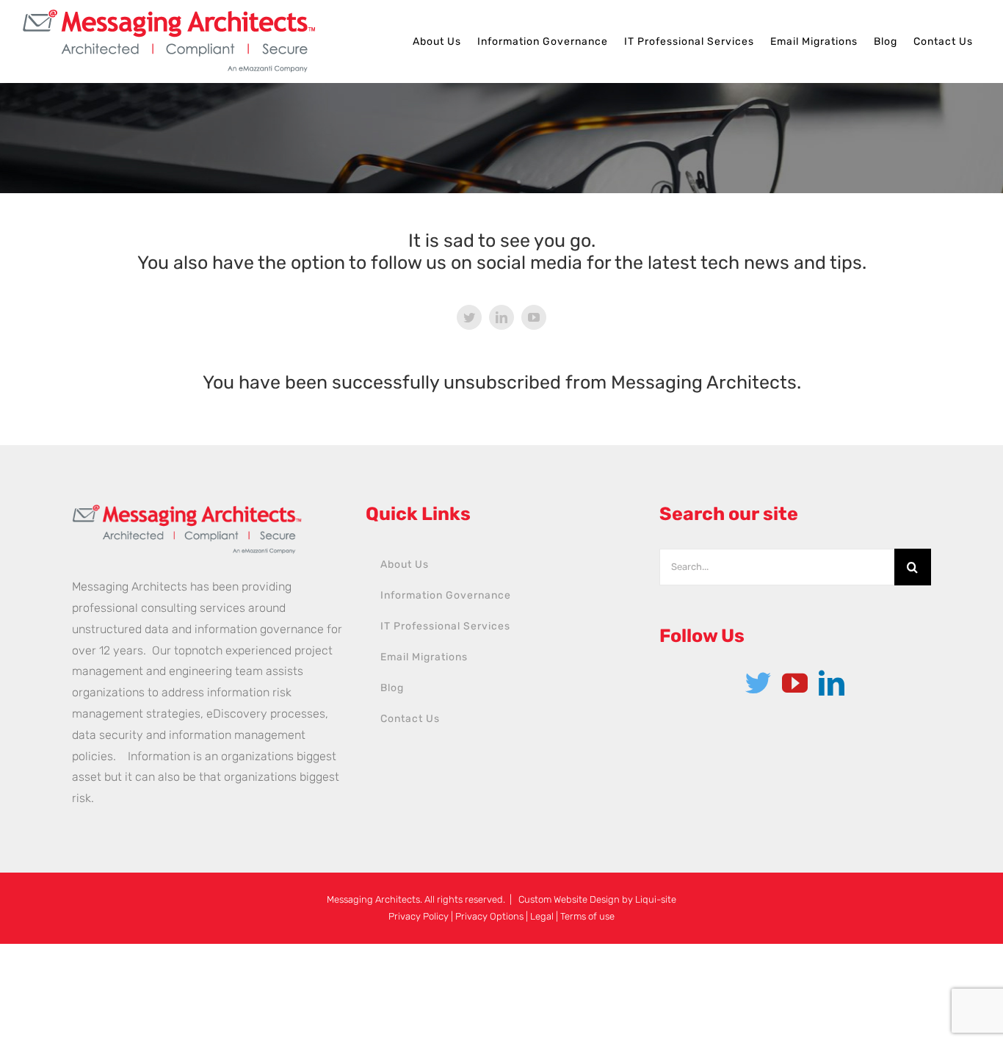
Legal (542, 916)
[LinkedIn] (831, 683)
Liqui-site (655, 899)
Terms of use (587, 916)
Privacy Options (489, 916)
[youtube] (533, 317)
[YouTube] (795, 683)
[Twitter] (758, 683)
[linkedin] (501, 317)
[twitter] (469, 317)
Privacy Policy (418, 916)
